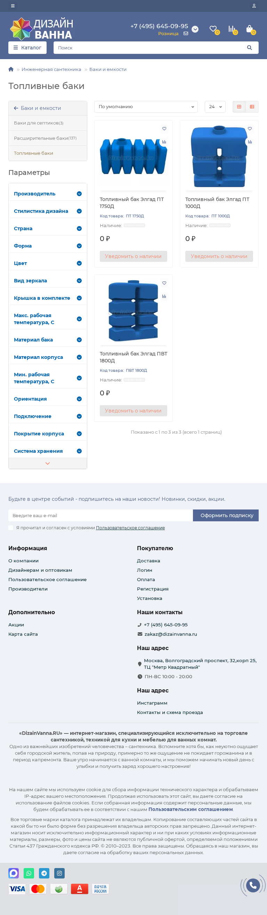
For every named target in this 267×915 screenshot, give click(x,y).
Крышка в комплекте (42, 298)
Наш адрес (153, 690)
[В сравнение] (164, 142)
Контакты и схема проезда (170, 712)
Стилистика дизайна (41, 211)
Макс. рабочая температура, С (34, 319)
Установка (149, 598)
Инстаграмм (152, 703)
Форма (23, 246)
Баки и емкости (108, 69)
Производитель (34, 194)
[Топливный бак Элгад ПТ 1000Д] (219, 156)
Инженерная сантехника (51, 69)
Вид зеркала (30, 281)
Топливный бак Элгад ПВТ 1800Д (133, 357)
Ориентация (30, 399)
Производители (28, 589)
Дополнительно (31, 612)
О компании (23, 560)
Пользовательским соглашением (190, 809)
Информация (27, 548)
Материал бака (33, 340)
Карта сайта (23, 634)
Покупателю (155, 548)
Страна (23, 228)
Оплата (146, 579)
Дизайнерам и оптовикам (40, 570)
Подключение (32, 416)
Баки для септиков (39, 123)
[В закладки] (164, 129)
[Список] (252, 107)
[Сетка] (239, 107)
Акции (16, 624)
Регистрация (153, 589)
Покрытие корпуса (39, 434)
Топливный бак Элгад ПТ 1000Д (217, 202)
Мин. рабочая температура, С (34, 378)
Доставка (148, 560)
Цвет (20, 263)
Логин (144, 570)
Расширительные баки (45, 138)
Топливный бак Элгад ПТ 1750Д (132, 202)
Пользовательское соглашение (47, 579)
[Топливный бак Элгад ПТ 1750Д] (134, 156)
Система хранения (38, 451)
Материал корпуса (38, 357)
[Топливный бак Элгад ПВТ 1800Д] (134, 311)
